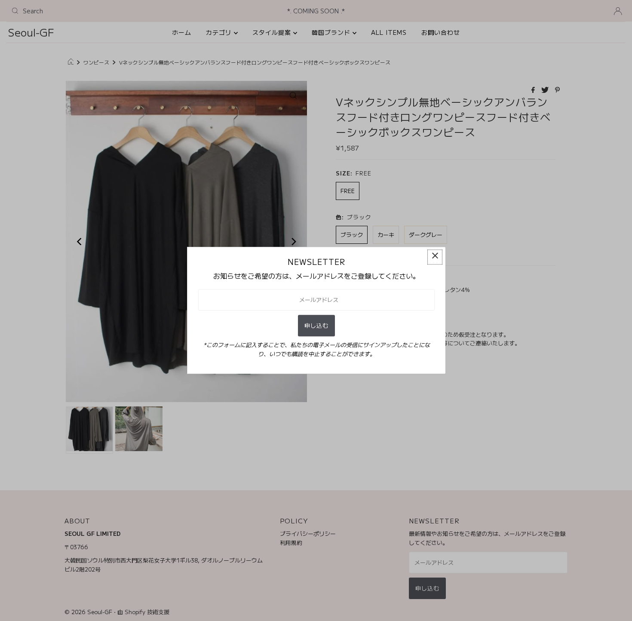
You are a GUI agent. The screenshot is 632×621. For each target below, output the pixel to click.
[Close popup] (434, 256)
